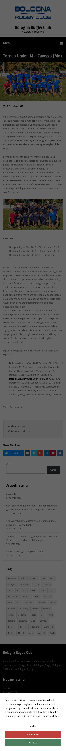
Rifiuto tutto (33, 734)
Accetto (33, 742)
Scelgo (33, 726)
